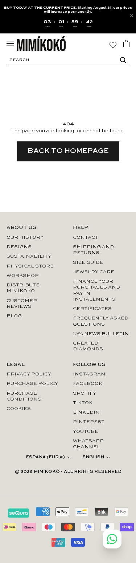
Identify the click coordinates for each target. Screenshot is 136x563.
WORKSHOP (23, 275)
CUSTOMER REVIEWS (22, 303)
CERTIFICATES (92, 308)
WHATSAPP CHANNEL (88, 444)
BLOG (14, 316)
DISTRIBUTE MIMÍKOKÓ (23, 288)
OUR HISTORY (25, 237)
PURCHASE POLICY (32, 383)
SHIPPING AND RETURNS (93, 250)
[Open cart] (126, 43)
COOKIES (19, 408)
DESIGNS (19, 247)
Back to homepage (68, 151)
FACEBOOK (87, 383)
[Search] (123, 60)
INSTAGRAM (89, 374)
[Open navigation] (10, 43)
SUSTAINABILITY (29, 256)
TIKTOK (82, 403)
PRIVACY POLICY (29, 374)
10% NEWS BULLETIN (101, 333)
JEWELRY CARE (93, 272)
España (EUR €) (45, 457)
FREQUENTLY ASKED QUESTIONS (100, 321)
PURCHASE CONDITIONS (24, 396)
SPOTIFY (84, 393)
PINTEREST (88, 421)
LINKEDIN (86, 412)
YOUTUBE (85, 431)
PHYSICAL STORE (30, 266)
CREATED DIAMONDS (88, 346)
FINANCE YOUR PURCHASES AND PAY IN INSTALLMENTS (96, 290)
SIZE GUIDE (88, 262)
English (93, 457)
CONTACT (85, 237)
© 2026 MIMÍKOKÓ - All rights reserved (68, 472)
